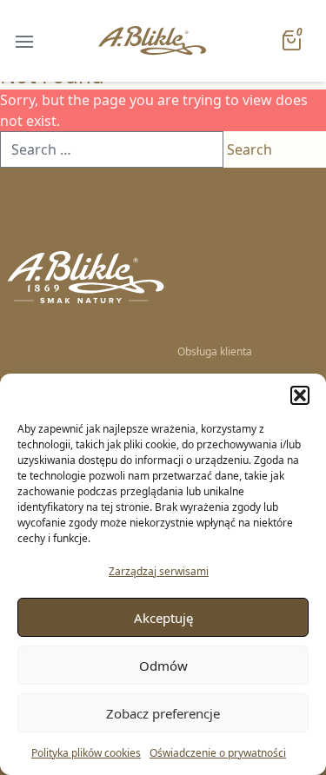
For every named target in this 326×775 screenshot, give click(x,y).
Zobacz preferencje (163, 713)
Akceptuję (163, 617)
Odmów (163, 665)
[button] (300, 395)
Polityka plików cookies (86, 752)
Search (249, 149)
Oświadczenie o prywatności (218, 752)
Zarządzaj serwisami (159, 571)
